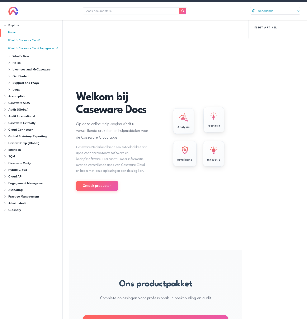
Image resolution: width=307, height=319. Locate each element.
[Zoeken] (182, 11)
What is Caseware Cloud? (24, 40)
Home (11, 32)
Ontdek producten (97, 186)
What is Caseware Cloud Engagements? (33, 48)
